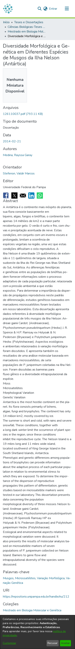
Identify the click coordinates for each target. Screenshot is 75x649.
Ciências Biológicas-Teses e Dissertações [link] (27, 27)
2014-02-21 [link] (12, 141)
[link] (23, 114)
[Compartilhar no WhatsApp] (40, 195)
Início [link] (6, 22)
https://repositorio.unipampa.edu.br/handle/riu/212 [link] (36, 596)
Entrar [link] (53, 9)
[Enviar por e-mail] (23, 195)
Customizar (9, 643)
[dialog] (37, 632)
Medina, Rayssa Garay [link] (17, 155)
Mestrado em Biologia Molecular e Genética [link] (27, 31)
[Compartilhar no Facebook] (6, 195)
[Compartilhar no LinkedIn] (31, 195)
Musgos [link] (8, 578)
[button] (39, 8)
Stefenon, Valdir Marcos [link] (19, 173)
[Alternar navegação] (66, 8)
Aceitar (65, 643)
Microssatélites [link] (25, 578)
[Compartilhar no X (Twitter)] (14, 195)
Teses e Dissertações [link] (28, 22)
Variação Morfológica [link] (51, 578)
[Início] (8, 9)
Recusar (53, 643)
